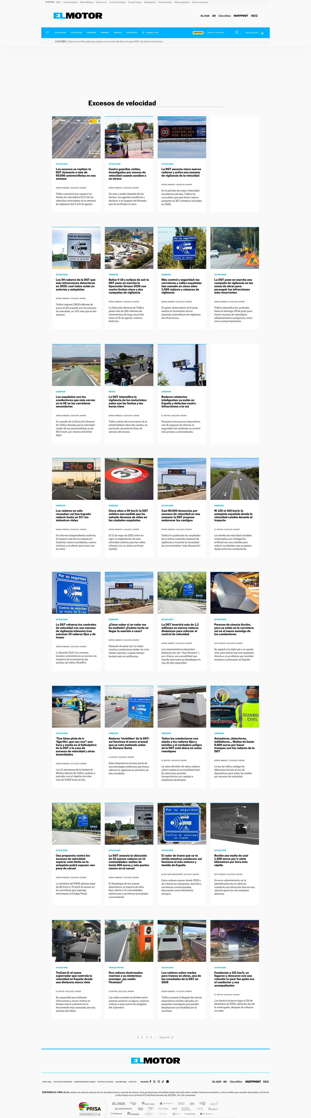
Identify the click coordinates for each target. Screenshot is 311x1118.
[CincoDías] (225, 16)
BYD (58, 2)
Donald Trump (135, 2)
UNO (141, 1109)
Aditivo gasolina (182, 2)
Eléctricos (76, 33)
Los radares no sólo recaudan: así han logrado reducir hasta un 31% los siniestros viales (73, 515)
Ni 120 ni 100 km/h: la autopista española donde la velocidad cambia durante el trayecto (233, 515)
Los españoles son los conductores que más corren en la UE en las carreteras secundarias (75, 401)
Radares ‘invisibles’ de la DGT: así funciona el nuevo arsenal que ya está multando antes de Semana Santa (129, 743)
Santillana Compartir (166, 1104)
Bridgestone (150, 2)
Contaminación (70, 2)
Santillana (149, 1104)
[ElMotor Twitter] (154, 1081)
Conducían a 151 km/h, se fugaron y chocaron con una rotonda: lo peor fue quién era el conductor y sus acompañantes (234, 979)
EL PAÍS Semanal (187, 1109)
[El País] (205, 16)
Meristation (205, 1114)
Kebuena (210, 1109)
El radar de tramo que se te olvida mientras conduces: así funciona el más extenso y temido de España (181, 860)
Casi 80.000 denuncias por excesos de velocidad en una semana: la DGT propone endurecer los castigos (180, 515)
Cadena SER (180, 1104)
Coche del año (165, 2)
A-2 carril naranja (117, 2)
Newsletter (152, 33)
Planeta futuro (199, 1109)
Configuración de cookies (84, 1082)
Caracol (213, 1104)
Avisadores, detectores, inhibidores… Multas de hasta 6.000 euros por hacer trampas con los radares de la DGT (234, 745)
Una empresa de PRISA (89, 1106)
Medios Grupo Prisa (89, 1114)
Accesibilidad (121, 1082)
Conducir (91, 33)
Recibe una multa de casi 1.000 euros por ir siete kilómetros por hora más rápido (231, 860)
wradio (150, 1109)
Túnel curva (101, 2)
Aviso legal (47, 1082)
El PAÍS (118, 1104)
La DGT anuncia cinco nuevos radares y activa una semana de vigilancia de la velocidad (181, 172)
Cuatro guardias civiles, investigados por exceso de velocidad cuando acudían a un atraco (127, 173)
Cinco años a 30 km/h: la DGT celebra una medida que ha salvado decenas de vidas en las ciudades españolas (128, 515)
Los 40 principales (134, 1104)
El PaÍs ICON (162, 1114)
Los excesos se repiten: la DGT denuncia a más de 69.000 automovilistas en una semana (76, 173)
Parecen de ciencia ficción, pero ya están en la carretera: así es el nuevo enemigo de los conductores (234, 629)
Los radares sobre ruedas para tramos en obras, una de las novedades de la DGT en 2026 (181, 977)
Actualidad (60, 33)
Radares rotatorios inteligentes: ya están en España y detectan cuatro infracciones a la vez (178, 401)
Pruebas (105, 33)
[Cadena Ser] (254, 16)
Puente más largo (200, 2)
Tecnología (131, 33)
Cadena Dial (175, 1109)
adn (201, 1104)
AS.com (190, 1104)
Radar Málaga (86, 2)
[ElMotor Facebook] (150, 1081)
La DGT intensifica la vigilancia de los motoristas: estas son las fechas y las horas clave (128, 401)
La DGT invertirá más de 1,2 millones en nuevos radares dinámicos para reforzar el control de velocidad (180, 629)
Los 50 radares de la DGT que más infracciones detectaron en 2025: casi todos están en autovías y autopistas (75, 284)
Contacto (132, 1082)
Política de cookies (106, 1082)
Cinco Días (162, 1109)
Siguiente (164, 1037)
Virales (117, 33)
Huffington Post (123, 1109)
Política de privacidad (63, 1082)
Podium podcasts (148, 1114)
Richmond (116, 1114)
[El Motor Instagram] (159, 1081)
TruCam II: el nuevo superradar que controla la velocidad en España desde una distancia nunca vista (74, 977)
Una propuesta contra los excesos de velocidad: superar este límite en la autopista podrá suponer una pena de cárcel (75, 862)
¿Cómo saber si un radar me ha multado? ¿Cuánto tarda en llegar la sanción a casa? (129, 628)
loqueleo (190, 1114)
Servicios (198, 33)
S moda (176, 1114)
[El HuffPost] (240, 16)
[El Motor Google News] (167, 1081)
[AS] (214, 16)
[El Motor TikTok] (163, 1081)
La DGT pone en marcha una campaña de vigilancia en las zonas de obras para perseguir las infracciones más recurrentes (233, 286)
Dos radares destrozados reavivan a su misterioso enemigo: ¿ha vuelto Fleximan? (126, 977)
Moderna (132, 1114)
